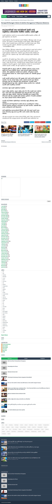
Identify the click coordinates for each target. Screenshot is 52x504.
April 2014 (3, 267)
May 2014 (3, 265)
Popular (9, 358)
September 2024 (4, 220)
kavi (3, 301)
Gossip (13, 16)
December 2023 (4, 230)
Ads (3, 273)
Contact (16, 1)
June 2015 (3, 245)
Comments (42, 358)
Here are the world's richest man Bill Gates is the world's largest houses (24, 382)
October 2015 (4, 239)
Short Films (5, 320)
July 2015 (3, 244)
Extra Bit (4, 284)
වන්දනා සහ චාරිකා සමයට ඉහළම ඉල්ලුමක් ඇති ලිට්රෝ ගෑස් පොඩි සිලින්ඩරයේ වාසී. (24, 457)
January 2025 (4, 213)
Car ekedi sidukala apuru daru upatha (16, 409)
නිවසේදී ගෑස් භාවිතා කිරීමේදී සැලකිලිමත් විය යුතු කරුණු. (7, 135)
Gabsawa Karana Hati (12, 371)
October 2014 (4, 258)
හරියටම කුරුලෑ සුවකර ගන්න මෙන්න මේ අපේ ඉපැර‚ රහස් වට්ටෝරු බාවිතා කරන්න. (41, 136)
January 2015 (4, 253)
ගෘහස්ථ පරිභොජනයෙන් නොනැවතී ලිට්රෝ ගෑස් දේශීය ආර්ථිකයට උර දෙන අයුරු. (23, 447)
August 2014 (3, 261)
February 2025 (4, 212)
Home (2, 1)
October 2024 (4, 218)
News (9, 16)
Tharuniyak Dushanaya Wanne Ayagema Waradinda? (20, 377)
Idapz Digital (5, 345)
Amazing (4, 274)
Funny (4, 287)
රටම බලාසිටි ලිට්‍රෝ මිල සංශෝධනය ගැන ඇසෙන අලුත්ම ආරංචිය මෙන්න (22, 404)
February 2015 (4, 251)
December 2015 (4, 236)
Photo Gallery (20, 16)
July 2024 (3, 223)
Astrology (4, 276)
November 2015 (4, 238)
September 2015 (4, 241)
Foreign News (5, 286)
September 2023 (4, 233)
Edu (3, 282)
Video (25, 16)
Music (4, 308)
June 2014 (3, 264)
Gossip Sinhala (23, 427)
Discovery (4, 281)
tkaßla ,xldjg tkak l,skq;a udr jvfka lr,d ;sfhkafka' (19, 399)
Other (4, 314)
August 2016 (3, 235)
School (4, 319)
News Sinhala (5, 312)
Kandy (4, 300)
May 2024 (3, 226)
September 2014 (4, 259)
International (5, 298)
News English (5, 311)
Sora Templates (8, 502)
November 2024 (4, 216)
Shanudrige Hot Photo (13, 366)
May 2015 (3, 247)
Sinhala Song (5, 325)
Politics (4, 317)
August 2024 (3, 221)
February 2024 (4, 229)
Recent (26, 358)
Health (4, 295)
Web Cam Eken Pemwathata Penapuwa (17, 361)
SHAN (4, 351)
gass (3, 290)
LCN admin (5, 348)
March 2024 (3, 227)
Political (4, 316)
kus (3, 303)
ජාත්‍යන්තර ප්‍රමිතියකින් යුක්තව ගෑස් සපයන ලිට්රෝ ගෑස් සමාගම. (25, 135)
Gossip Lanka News (7, 344)
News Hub (5, 350)
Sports (4, 327)
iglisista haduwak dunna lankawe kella (16, 393)
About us (11, 1)
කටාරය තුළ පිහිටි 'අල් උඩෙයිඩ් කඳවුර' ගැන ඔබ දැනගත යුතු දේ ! (20, 441)
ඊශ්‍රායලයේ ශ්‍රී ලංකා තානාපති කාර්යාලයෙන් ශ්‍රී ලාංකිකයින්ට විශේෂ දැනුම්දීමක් (22, 452)
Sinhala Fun (5, 324)
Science (3, 354)
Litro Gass (4, 306)
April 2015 (3, 248)
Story (3, 328)
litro (3, 305)
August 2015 (3, 242)
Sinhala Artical (7, 20)
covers (4, 278)
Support (6, 1)
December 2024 (4, 215)
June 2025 (3, 206)
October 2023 (4, 232)
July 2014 (3, 262)
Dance (4, 279)
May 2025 (3, 207)
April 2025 (3, 209)
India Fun (4, 297)
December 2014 (4, 254)
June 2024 (3, 224)
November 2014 (4, 256)
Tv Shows (4, 330)
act (3, 271)
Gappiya (4, 289)
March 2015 (3, 250)
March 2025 (3, 210)
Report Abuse (4, 335)
